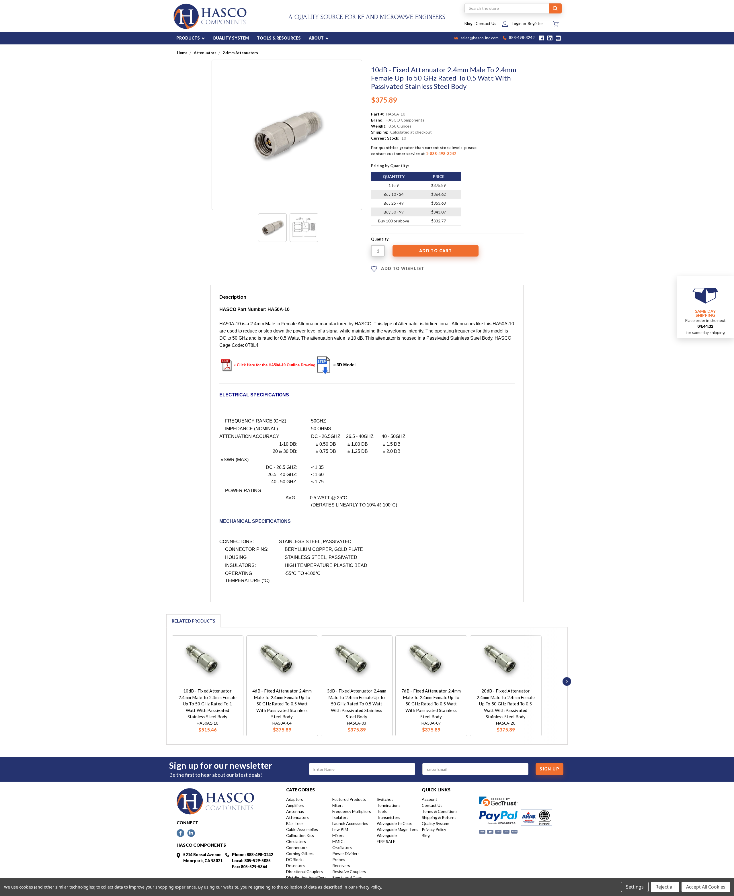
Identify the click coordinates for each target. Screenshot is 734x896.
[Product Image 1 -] (272, 227)
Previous (164, 681)
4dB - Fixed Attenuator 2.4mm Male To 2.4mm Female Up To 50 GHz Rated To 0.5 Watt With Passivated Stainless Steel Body (282, 703)
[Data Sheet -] (304, 227)
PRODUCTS (188, 38)
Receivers (341, 865)
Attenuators (297, 817)
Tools (382, 811)
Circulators (296, 841)
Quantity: (380, 238)
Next (565, 681)
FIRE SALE (386, 841)
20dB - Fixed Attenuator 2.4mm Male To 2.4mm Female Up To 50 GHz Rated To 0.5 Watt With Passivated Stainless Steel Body (506, 703)
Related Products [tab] (193, 620)
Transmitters (388, 817)
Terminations (389, 805)
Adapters (294, 799)
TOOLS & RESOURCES (279, 38)
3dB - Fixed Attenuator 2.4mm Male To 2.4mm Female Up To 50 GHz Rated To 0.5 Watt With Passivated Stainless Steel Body (356, 703)
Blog (468, 23)
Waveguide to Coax (394, 823)
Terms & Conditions (440, 811)
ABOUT (317, 38)
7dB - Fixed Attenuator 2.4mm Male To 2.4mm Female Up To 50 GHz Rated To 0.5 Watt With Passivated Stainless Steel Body (431, 703)
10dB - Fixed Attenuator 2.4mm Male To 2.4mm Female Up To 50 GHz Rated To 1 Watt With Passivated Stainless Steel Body (207, 703)
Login (517, 23)
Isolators (340, 817)
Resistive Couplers (349, 871)
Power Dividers (346, 853)
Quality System (435, 823)
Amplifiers (295, 805)
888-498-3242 (521, 38)
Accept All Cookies (705, 887)
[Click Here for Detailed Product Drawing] (324, 365)
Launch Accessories (350, 823)
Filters (337, 805)
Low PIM (340, 829)
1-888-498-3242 (441, 153)
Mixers (338, 835)
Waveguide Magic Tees (397, 829)
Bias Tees (295, 823)
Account (429, 799)
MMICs (338, 841)
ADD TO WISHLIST (402, 268)
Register (535, 23)
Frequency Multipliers (351, 811)
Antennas (295, 811)
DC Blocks (295, 859)
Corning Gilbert (300, 853)
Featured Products (349, 799)
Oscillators (342, 847)
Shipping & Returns (439, 817)
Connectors (297, 847)
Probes (338, 859)
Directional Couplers (304, 871)
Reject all (665, 887)
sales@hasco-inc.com (479, 38)
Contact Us (486, 23)
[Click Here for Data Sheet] (226, 364)
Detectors (295, 865)
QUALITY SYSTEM (230, 38)
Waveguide (387, 835)
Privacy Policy (434, 829)
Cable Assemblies (302, 829)
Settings (635, 887)
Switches (385, 799)
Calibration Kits (300, 835)
